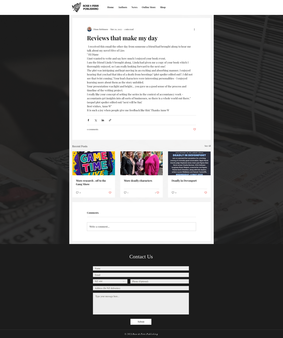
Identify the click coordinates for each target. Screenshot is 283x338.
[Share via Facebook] (88, 120)
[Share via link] (110, 120)
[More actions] (194, 29)
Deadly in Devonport (184, 180)
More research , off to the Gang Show (91, 182)
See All (208, 145)
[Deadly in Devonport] (189, 163)
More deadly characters (138, 180)
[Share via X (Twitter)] (95, 120)
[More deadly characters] (141, 163)
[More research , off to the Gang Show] (93, 163)
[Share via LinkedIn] (102, 120)
